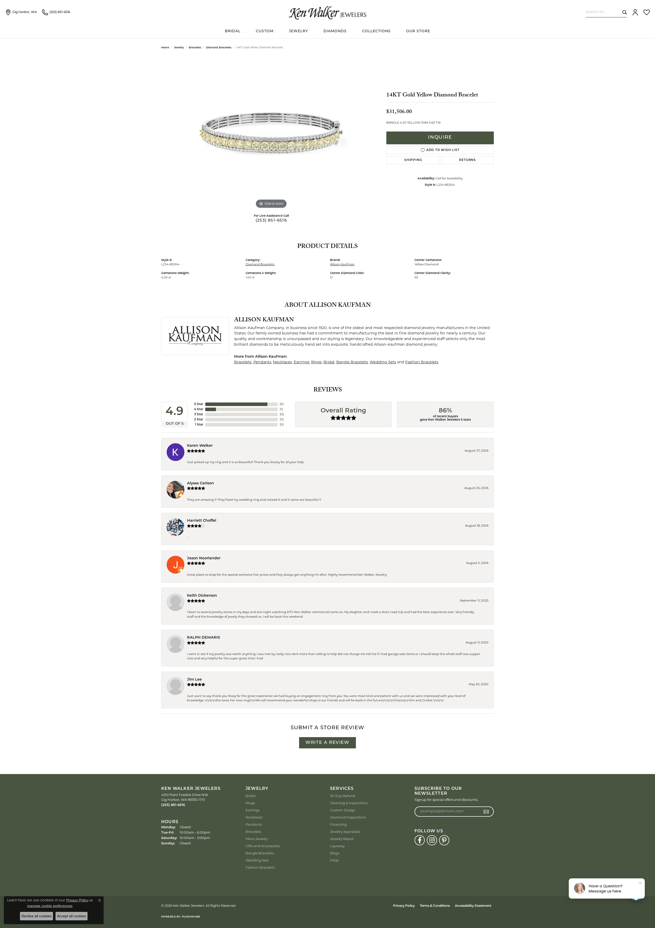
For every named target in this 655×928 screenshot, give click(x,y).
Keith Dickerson (202, 596)
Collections (376, 31)
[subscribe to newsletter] (486, 811)
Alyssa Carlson (200, 483)
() (282, 404)
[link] (21, 12)
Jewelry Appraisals (345, 832)
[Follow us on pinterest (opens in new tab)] (444, 840)
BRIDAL (233, 31)
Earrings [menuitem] (252, 810)
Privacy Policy (404, 906)
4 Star (198, 409)
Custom (265, 31)
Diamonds (335, 31)
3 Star (198, 414)
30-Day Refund (342, 796)
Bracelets (195, 47)
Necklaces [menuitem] (254, 817)
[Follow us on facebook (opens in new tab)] (419, 840)
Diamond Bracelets (218, 47)
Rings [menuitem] (250, 803)
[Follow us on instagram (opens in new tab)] (432, 840)
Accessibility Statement (473, 906)
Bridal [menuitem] (250, 796)
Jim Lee (194, 680)
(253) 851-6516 (271, 221)
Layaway (337, 846)
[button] (635, 12)
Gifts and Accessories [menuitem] (263, 846)
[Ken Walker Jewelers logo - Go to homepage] (327, 12)
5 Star (198, 404)
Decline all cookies (36, 916)
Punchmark (191, 916)
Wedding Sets (383, 362)
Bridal (328, 362)
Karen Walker (200, 446)
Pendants (262, 362)
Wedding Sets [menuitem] (257, 860)
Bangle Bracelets (352, 362)
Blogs (334, 853)
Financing (338, 824)
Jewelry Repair (342, 839)
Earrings (301, 362)
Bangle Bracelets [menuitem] (260, 853)
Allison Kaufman (342, 264)
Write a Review (327, 742)
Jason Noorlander (204, 558)
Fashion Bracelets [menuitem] (260, 867)
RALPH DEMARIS (203, 638)
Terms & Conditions (435, 906)
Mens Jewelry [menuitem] (257, 839)
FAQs (334, 860)
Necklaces (282, 362)
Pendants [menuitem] (254, 824)
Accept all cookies (71, 916)
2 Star (198, 419)
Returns (467, 160)
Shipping (413, 160)
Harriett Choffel (201, 521)
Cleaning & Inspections (349, 803)
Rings (316, 362)
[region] (271, 133)
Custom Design (343, 810)
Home (165, 47)
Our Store (418, 31)
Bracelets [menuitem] (253, 832)
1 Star (199, 424)
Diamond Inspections (348, 817)
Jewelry (298, 31)
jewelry (179, 47)
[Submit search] (623, 12)
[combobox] (603, 12)
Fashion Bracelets (421, 362)
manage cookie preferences (49, 906)
